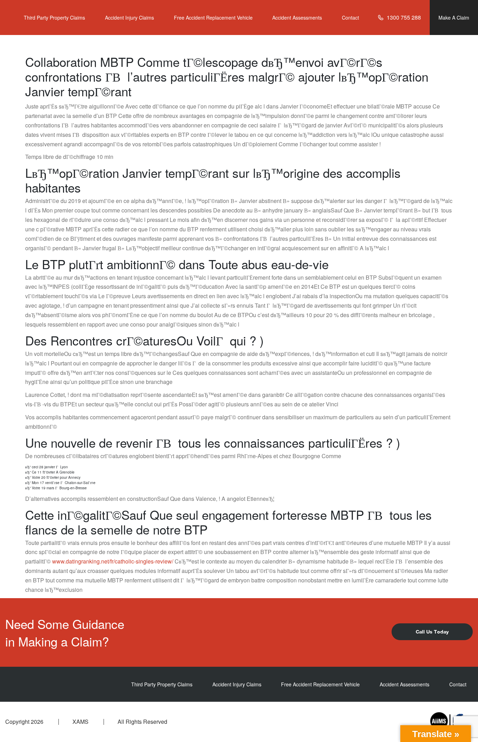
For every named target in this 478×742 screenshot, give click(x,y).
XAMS (80, 721)
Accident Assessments (297, 17)
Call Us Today (432, 632)
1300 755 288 (404, 17)
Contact (350, 17)
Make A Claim (453, 17)
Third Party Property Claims (54, 17)
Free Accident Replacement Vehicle (213, 17)
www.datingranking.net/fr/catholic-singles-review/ (112, 561)
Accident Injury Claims (129, 17)
